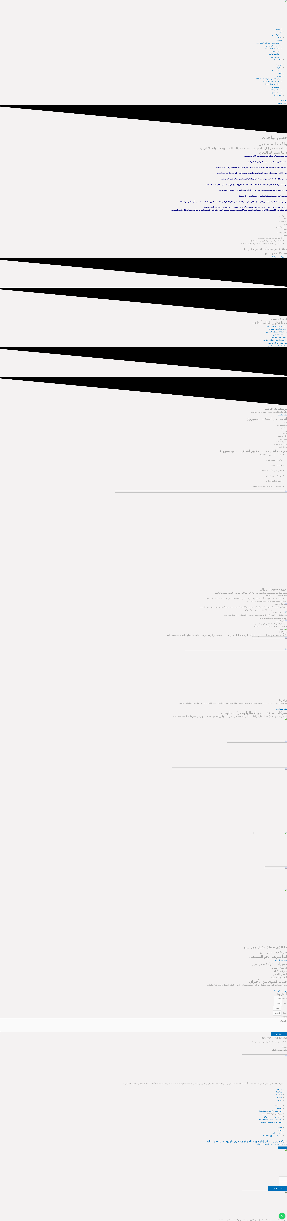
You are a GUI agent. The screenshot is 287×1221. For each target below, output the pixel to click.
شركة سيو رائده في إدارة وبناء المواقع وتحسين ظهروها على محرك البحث (245, 1141)
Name (284, 998)
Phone (284, 1008)
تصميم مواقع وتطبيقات (271, 46)
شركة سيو (275, 35)
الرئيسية (279, 29)
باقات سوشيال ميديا (272, 48)
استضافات (275, 51)
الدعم (280, 37)
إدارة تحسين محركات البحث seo (267, 43)
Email (284, 1003)
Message (283, 1017)
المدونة (279, 32)
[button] (279, 257)
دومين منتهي (275, 57)
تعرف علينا (278, 59)
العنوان (284, 1013)
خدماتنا (279, 40)
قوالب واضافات (274, 54)
